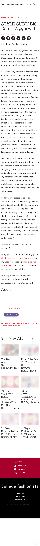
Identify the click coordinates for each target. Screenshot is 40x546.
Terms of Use (20, 500)
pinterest (22, 469)
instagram (22, 465)
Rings (25, 323)
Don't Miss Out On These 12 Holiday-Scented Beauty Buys (29, 365)
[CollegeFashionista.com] (15, 4)
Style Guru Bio (14, 17)
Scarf (30, 323)
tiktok (21, 462)
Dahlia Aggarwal (9, 34)
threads (22, 473)
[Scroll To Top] (36, 542)
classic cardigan (25, 258)
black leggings (8, 258)
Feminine (19, 323)
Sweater (11, 325)
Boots (7, 323)
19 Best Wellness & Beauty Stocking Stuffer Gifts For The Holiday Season (10, 399)
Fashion (4, 17)
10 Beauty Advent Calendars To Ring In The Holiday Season (30, 397)
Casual (13, 323)
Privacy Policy (20, 496)
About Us (20, 493)
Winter (17, 325)
